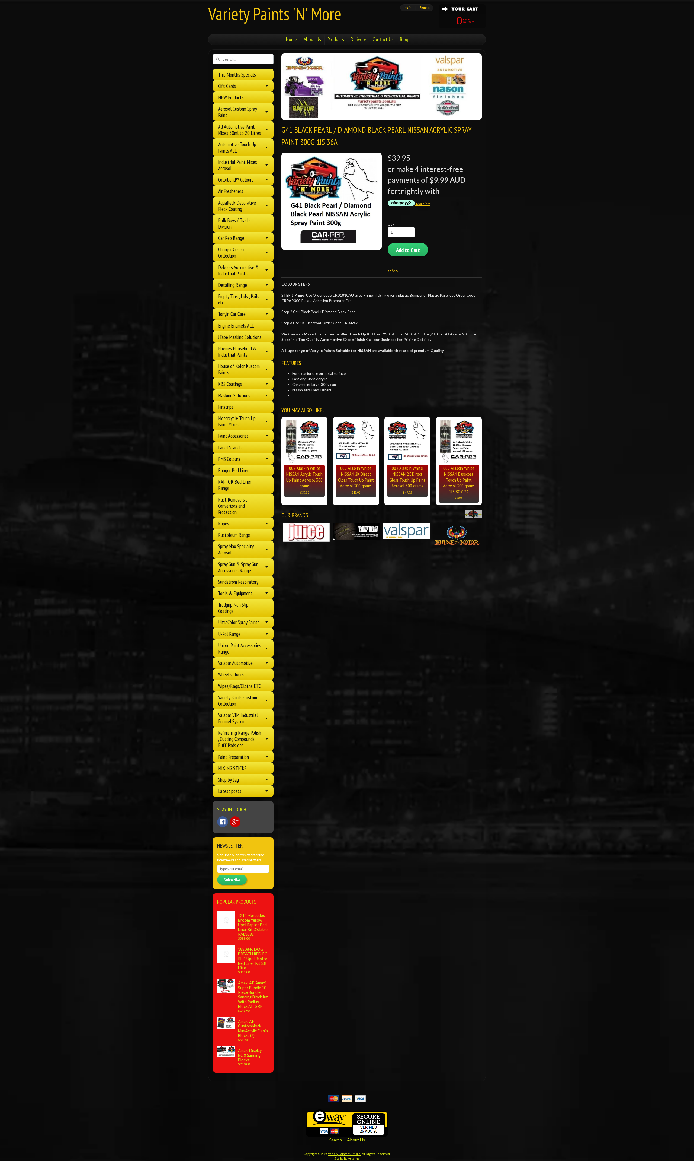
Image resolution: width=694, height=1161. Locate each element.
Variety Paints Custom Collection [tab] (237, 700)
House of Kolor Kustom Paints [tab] (239, 369)
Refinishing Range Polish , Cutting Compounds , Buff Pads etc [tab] (239, 738)
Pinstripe (226, 407)
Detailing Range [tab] (232, 284)
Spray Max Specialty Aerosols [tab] (236, 549)
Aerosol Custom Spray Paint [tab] (237, 111)
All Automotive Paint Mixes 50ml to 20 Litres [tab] (239, 129)
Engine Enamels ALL (236, 325)
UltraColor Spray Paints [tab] (238, 622)
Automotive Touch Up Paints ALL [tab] (237, 147)
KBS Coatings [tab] (230, 383)
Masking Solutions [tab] (234, 395)
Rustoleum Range (234, 535)
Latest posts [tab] (229, 791)
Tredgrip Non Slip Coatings (233, 607)
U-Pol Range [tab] (229, 633)
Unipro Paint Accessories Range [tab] (239, 648)
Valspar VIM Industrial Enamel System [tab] (238, 718)
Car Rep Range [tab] (231, 237)
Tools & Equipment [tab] (235, 593)
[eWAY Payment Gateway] (347, 1133)
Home (291, 39)
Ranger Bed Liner (233, 470)
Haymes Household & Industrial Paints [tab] (237, 351)
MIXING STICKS (232, 768)
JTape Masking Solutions (239, 337)
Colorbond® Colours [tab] (235, 179)
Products (335, 39)
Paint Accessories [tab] (233, 435)
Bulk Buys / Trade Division (234, 223)
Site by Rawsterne (347, 1158)
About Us (312, 39)
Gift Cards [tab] (227, 86)
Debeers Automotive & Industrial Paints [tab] (238, 270)
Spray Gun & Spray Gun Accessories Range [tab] (238, 567)
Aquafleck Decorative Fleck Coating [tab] (237, 205)
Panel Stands (230, 447)
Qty (391, 224)
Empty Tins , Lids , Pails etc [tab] (238, 299)
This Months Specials (237, 74)
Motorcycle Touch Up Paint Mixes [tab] (237, 421)
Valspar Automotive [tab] (235, 662)
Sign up (425, 7)
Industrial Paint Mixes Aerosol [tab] (237, 165)
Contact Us (382, 39)
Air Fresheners (230, 191)
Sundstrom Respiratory (238, 582)
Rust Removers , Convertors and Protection (232, 505)
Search (335, 1139)
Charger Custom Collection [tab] (232, 252)
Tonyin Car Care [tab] (232, 313)
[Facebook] (222, 821)
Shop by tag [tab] (228, 779)
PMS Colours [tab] (229, 458)
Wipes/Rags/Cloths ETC (239, 686)
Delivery (358, 39)
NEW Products (231, 97)
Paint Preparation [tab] (233, 756)
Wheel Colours (231, 674)
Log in (407, 7)
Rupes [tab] (223, 523)
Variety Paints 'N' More (274, 13)
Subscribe (232, 880)
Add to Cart (408, 250)
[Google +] (235, 821)
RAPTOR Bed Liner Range (234, 484)
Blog (404, 39)
